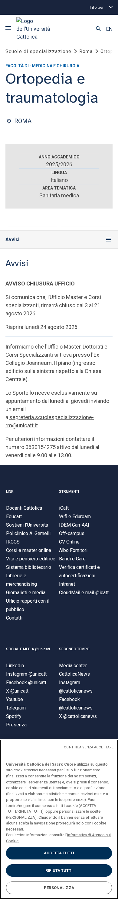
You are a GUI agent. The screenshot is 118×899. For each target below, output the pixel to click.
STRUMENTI (69, 491)
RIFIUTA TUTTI (59, 870)
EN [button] (109, 29)
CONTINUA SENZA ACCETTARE (88, 747)
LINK (9, 491)
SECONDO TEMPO (74, 649)
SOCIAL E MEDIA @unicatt (28, 649)
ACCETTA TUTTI (59, 853)
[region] (59, 819)
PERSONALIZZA (59, 887)
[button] (98, 28)
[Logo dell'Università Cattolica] (39, 28)
